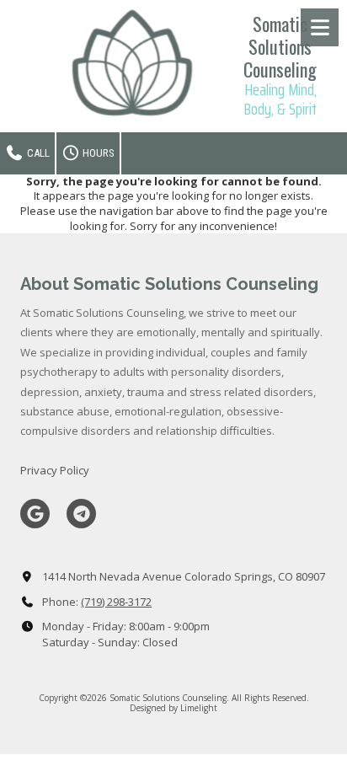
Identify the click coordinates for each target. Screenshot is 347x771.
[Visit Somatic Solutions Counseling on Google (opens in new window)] (35, 513)
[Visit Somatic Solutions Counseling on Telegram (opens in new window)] (81, 513)
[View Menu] (320, 27)
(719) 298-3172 (116, 601)
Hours (97, 153)
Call (37, 153)
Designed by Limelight (173, 708)
